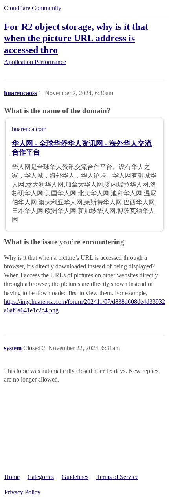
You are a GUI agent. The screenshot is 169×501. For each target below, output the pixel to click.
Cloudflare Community (32, 8)
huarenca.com (29, 129)
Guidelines (75, 476)
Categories (41, 476)
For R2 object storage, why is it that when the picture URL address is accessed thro (76, 38)
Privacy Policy (22, 492)
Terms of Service (117, 476)
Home (12, 476)
